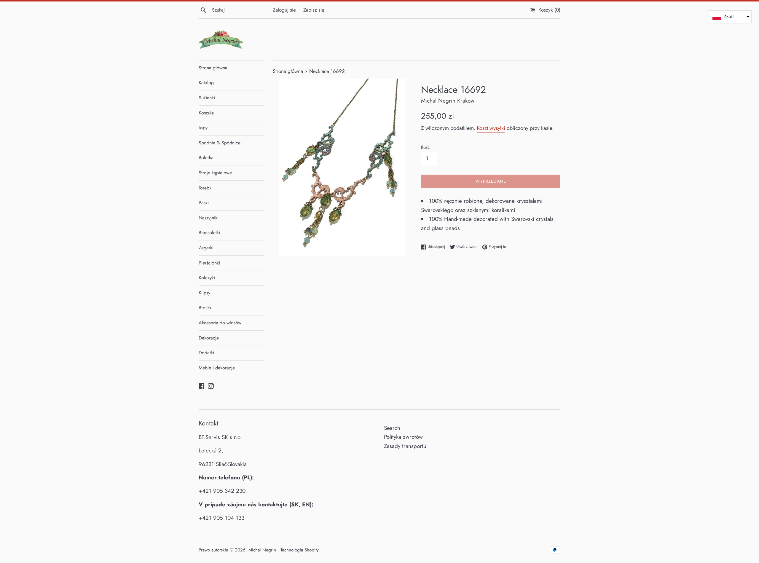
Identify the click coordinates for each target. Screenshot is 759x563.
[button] (730, 16)
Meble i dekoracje (217, 367)
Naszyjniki (209, 217)
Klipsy (204, 292)
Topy (203, 127)
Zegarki (206, 247)
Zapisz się (313, 9)
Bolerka (206, 157)
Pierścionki (209, 262)
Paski (204, 202)
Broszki (206, 307)
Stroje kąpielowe (215, 172)
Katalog (206, 82)
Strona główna (213, 67)
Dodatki (206, 352)
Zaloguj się (284, 9)
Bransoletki (209, 232)
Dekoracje (209, 337)
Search (392, 428)
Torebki (206, 187)
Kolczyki (207, 277)
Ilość (425, 147)
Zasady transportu (405, 446)
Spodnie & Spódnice (219, 142)
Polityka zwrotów (403, 437)
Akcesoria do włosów (220, 322)
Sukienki (207, 97)
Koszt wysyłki (491, 128)
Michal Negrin (263, 550)
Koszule (206, 112)
